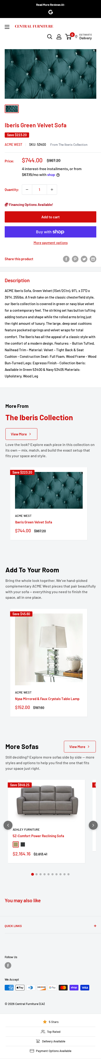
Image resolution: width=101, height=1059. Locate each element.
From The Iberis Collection (68, 144)
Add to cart (50, 217)
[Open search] (49, 36)
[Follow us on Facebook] (8, 965)
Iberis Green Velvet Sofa (33, 522)
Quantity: (12, 189)
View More (19, 434)
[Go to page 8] (60, 874)
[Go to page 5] (48, 874)
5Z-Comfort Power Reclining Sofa (38, 836)
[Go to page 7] (56, 874)
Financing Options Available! (30, 204)
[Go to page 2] (36, 874)
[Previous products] (8, 825)
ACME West (13, 144)
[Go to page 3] (40, 874)
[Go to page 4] (44, 874)
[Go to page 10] (68, 874)
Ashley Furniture (26, 829)
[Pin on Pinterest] (75, 258)
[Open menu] (7, 27)
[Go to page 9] (64, 874)
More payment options (51, 243)
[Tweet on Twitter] (84, 258)
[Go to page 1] (32, 874)
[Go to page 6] (52, 874)
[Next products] (93, 825)
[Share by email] (93, 258)
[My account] (59, 36)
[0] (68, 37)
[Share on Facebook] (66, 258)
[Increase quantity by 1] (52, 189)
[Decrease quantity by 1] (27, 189)
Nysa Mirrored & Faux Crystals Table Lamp (47, 699)
